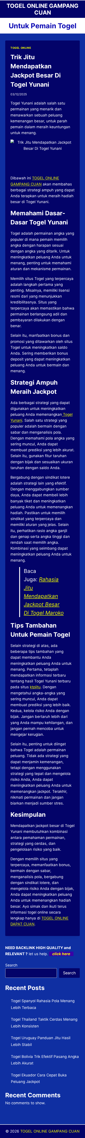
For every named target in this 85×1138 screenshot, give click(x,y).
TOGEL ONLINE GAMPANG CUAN (50, 1131)
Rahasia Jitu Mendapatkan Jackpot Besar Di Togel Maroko (44, 596)
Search (11, 965)
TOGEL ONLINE (20, 47)
